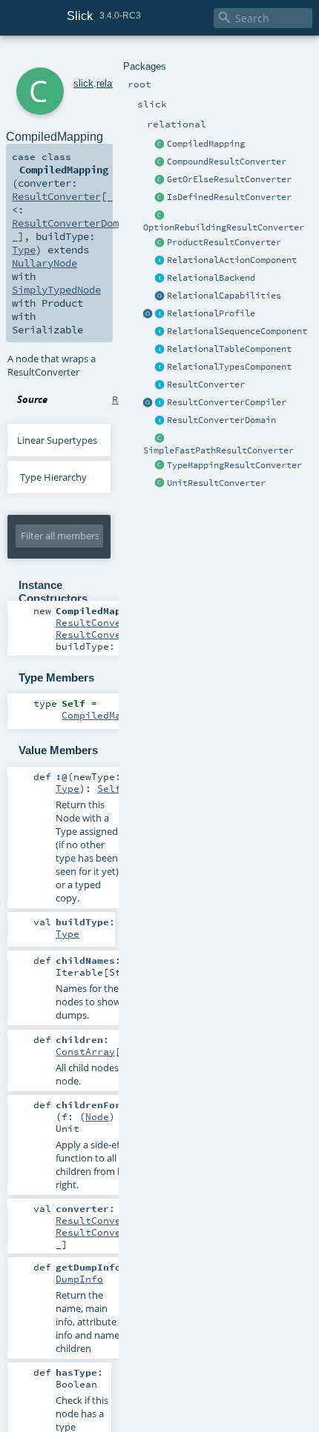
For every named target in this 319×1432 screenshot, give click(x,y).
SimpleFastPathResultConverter (218, 450)
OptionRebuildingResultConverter (223, 227)
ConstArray (85, 1051)
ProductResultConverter (224, 242)
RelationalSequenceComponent (237, 331)
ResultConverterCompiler (226, 402)
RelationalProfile (211, 313)
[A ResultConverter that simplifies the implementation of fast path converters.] (160, 438)
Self (109, 788)
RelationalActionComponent (232, 260)
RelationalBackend (211, 278)
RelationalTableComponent (229, 349)
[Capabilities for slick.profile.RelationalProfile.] (160, 296)
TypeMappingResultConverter (234, 465)
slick (83, 83)
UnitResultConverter (216, 483)
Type (24, 249)
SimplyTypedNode (56, 289)
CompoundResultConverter (226, 161)
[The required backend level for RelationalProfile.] (160, 278)
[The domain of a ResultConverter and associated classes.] (160, 421)
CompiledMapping (206, 144)
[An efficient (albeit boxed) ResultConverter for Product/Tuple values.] (160, 243)
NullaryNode (44, 263)
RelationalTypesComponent (229, 367)
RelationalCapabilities (224, 295)
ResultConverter (206, 384)
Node (97, 1116)
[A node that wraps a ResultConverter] (160, 144)
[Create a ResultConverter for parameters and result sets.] (160, 403)
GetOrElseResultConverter (229, 179)
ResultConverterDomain (221, 420)
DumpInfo (79, 1279)
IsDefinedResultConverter (229, 197)
